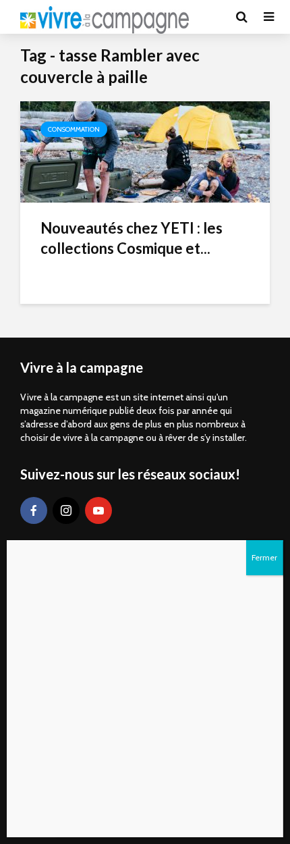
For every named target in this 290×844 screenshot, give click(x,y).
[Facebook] (33, 510)
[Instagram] (66, 510)
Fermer (264, 557)
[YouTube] (98, 510)
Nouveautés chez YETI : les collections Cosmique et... (131, 238)
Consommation (74, 129)
